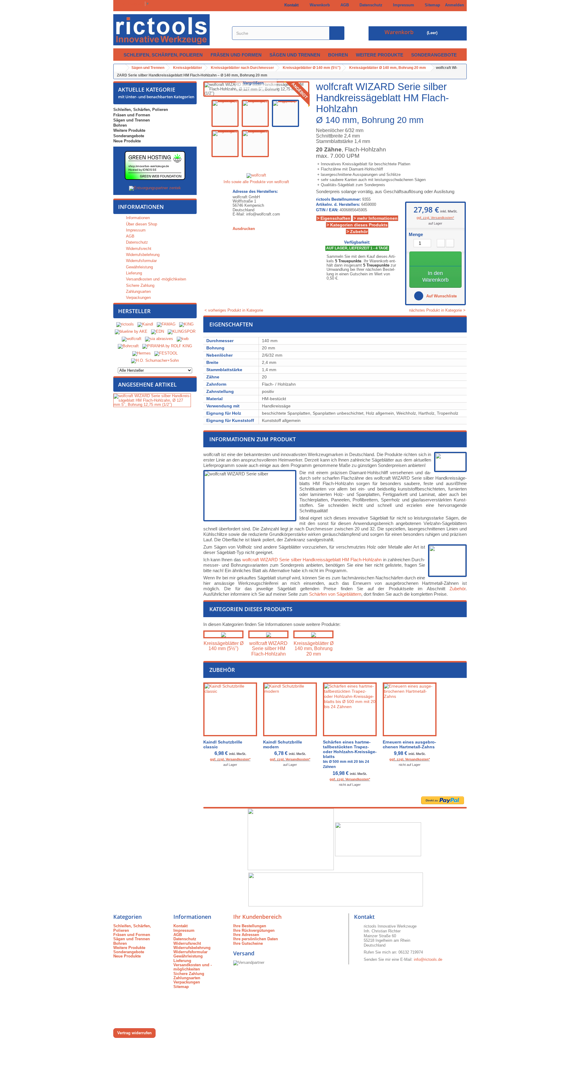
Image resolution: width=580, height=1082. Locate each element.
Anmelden (454, 5)
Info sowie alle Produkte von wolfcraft (256, 182)
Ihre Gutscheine (248, 943)
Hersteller (134, 311)
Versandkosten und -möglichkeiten (155, 279)
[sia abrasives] (159, 339)
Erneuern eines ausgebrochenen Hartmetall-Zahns (409, 744)
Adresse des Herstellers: (255, 192)
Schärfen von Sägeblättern (335, 594)
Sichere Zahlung (139, 285)
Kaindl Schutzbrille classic (222, 744)
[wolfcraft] (132, 339)
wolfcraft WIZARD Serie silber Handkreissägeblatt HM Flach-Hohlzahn (312, 559)
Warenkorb (318, 5)
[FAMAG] (167, 324)
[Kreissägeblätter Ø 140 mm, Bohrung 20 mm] (313, 634)
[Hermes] (141, 353)
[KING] (186, 324)
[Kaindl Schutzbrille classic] (230, 709)
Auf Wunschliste (441, 296)
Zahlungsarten (138, 291)
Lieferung (133, 273)
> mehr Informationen (375, 218)
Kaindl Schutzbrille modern (282, 744)
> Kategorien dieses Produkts (357, 224)
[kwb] (183, 339)
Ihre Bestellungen (249, 926)
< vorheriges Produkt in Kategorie (233, 310)
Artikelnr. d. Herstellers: (338, 204)
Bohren (338, 54)
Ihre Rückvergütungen (254, 930)
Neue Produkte (127, 141)
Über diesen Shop (141, 224)
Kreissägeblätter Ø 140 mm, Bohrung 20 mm (314, 648)
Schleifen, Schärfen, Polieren (163, 54)
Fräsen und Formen (236, 54)
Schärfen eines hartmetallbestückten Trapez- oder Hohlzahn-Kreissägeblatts (350, 754)
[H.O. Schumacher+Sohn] (155, 360)
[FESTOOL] (166, 353)
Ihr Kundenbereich (257, 916)
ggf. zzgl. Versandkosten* (435, 217)
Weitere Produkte (379, 54)
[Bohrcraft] (128, 346)
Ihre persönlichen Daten (255, 939)
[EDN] (157, 331)
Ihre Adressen (246, 934)
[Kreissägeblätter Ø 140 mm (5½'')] (223, 634)
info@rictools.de (428, 959)
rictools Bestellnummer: (338, 199)
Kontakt (290, 5)
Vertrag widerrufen (134, 1033)
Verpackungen (138, 297)
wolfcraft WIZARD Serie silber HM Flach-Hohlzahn (268, 648)
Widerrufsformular (141, 260)
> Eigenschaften (333, 218)
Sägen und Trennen (294, 54)
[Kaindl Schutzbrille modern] (290, 709)
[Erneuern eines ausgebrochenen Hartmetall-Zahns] (410, 709)
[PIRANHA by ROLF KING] (167, 346)
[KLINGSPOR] (181, 331)
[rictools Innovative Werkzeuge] (169, 29)
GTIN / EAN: (327, 210)
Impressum (402, 5)
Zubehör (458, 588)
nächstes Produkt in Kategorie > (438, 310)
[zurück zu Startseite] (119, 68)
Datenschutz (369, 5)
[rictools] (125, 324)
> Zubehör (357, 231)
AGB (343, 5)
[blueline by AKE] (131, 331)
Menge (416, 234)
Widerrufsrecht (138, 248)
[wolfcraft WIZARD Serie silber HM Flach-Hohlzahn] (268, 634)
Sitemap (431, 5)
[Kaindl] (145, 324)
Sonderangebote (434, 54)
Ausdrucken (244, 228)
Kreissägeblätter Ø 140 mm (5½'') (223, 646)
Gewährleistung (139, 267)
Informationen (141, 206)
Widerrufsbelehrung (142, 254)
